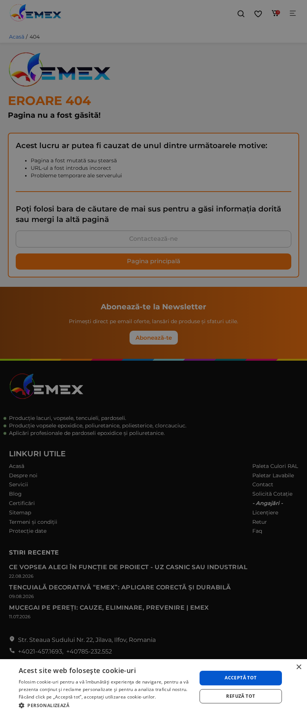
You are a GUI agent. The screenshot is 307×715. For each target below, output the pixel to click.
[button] (105, 705)
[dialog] (153, 687)
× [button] (298, 667)
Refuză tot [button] (240, 696)
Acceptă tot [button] (240, 678)
